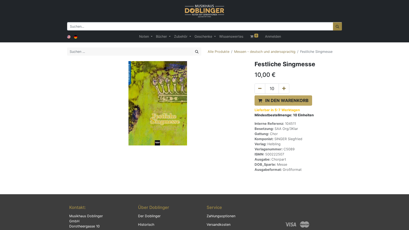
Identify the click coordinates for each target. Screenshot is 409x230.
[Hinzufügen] (284, 88)
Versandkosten (218, 224)
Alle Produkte (218, 51)
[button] (283, 100)
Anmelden (273, 36)
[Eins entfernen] (260, 88)
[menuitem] (231, 36)
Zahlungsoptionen (221, 216)
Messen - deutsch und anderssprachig (264, 51)
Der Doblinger (149, 216)
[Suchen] (337, 26)
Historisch (146, 224)
